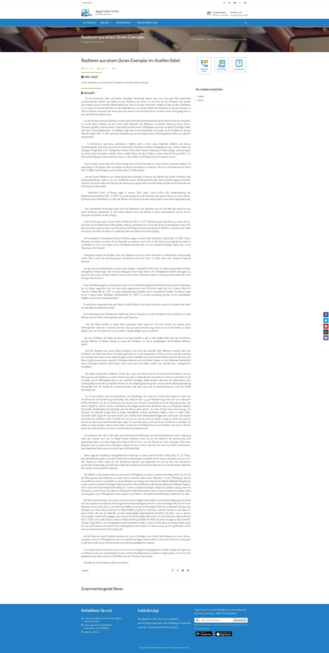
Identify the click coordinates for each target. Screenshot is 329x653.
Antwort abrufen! (239, 69)
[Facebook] (224, 3)
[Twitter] (229, 3)
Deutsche (88, 3)
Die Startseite (198, 39)
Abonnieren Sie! (240, 620)
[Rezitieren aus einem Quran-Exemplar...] (172, 570)
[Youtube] (234, 3)
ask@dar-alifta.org (91, 632)
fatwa (209, 39)
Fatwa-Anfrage (221, 69)
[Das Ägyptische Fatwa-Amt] (100, 12)
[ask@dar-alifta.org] (245, 3)
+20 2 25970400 (102, 628)
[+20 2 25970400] (240, 3)
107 (96, 625)
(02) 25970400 (105, 625)
